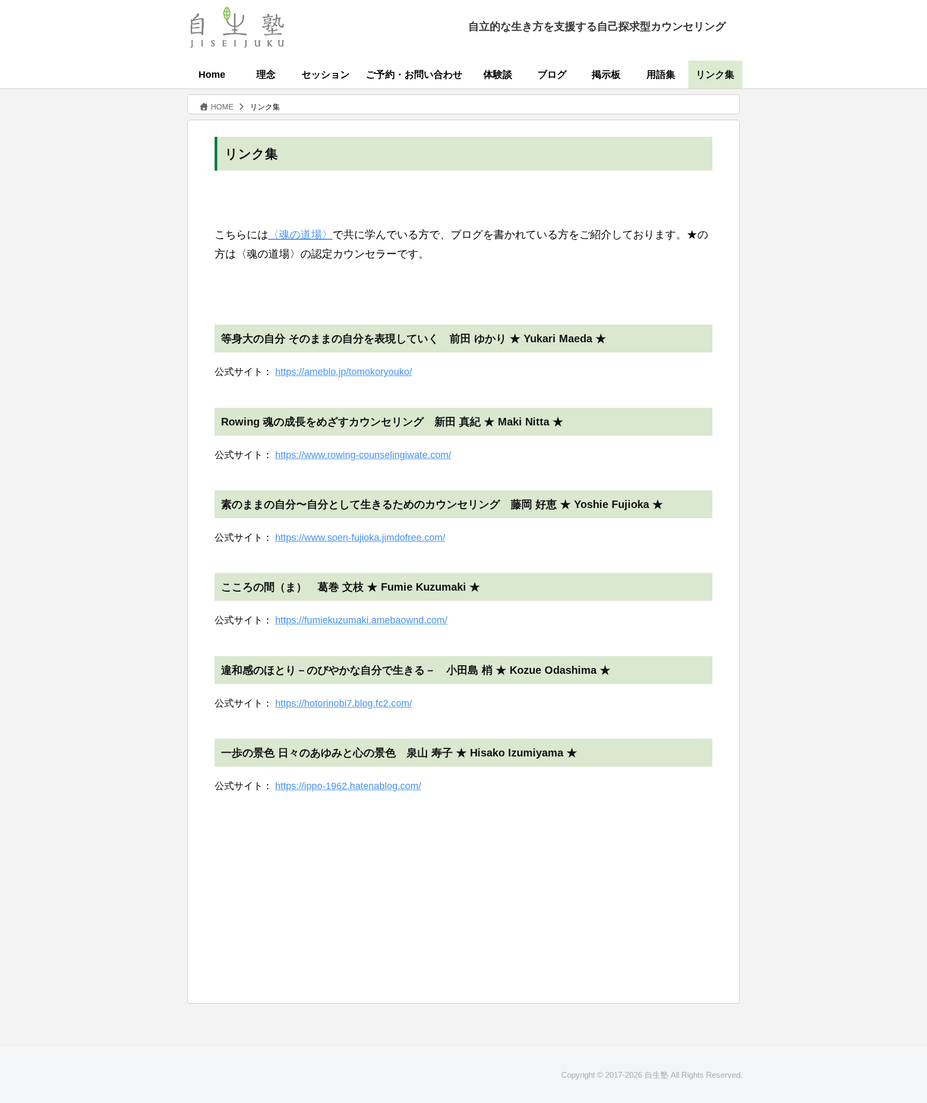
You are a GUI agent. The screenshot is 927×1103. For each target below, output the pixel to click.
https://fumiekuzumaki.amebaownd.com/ (361, 620)
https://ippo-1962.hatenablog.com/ (348, 786)
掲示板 (606, 74)
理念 (266, 74)
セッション (325, 74)
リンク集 (715, 74)
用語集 (660, 74)
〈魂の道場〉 (300, 234)
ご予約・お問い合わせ (414, 74)
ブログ (552, 74)
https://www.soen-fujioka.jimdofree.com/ (360, 537)
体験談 (497, 74)
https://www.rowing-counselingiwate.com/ (363, 455)
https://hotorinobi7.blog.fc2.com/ (343, 703)
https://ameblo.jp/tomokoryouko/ (343, 371)
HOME (221, 106)
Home (211, 74)
